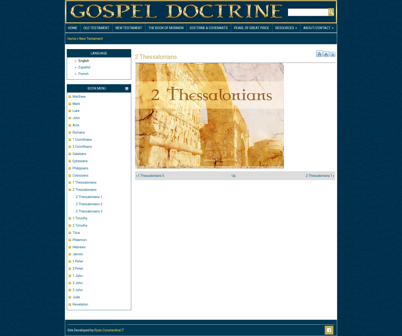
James (78, 254)
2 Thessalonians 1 (89, 197)
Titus (76, 233)
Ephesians (80, 161)
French (84, 74)
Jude (76, 297)
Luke (76, 111)
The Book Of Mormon (166, 28)
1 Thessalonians (85, 182)
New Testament (129, 28)
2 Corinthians (82, 146)
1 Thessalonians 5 (150, 176)
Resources (285, 28)
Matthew (79, 96)
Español (84, 67)
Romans (79, 132)
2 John (78, 283)
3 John (78, 290)
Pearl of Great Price (251, 28)
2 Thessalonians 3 (89, 211)
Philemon (80, 240)
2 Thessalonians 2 (89, 204)
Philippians (80, 168)
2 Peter (78, 268)
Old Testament (96, 28)
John (76, 118)
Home (72, 28)
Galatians (79, 154)
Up (234, 176)
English (84, 61)
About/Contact (317, 28)
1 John (78, 276)
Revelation (80, 304)
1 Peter (78, 261)
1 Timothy (80, 218)
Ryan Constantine (107, 330)
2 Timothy (80, 225)
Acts (76, 125)
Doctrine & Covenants (209, 28)
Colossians (80, 175)
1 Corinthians (82, 139)
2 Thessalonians (85, 190)
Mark (76, 104)
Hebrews (79, 247)
